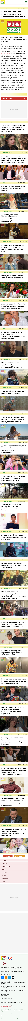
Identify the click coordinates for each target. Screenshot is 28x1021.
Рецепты (4, 863)
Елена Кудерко (5, 53)
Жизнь (5, 8)
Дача (3, 881)
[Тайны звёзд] (2, 8)
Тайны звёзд (3, 2)
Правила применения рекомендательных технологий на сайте (13, 1013)
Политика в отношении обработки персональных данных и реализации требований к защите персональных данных (12, 1010)
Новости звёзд (8, 122)
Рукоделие (5, 878)
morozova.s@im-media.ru (6, 1006)
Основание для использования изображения (11, 1018)
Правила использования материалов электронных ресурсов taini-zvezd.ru (12, 1016)
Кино (3, 869)
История (4, 872)
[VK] (2, 977)
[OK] (6, 977)
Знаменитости (6, 866)
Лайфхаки (4, 860)
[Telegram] (9, 977)
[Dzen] (13, 977)
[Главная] (3, 958)
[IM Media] (10, 958)
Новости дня (7, 442)
